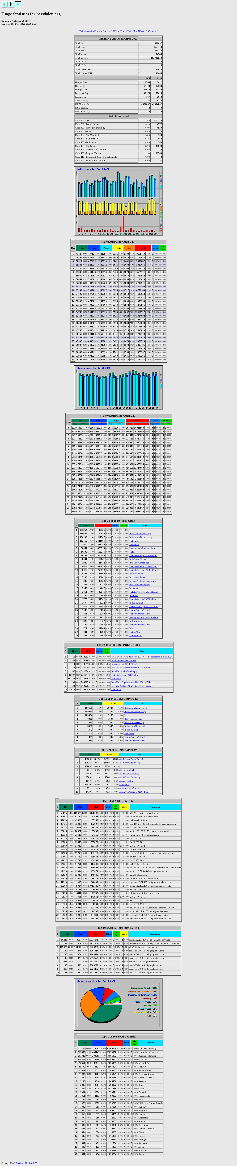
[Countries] (152, 31)
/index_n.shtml (136, 621)
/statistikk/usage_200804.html (143, 570)
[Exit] (129, 31)
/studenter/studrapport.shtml (142, 548)
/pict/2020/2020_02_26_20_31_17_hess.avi (132, 686)
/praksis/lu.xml (136, 573)
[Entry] (123, 31)
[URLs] (116, 31)
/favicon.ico (134, 588)
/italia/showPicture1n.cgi (141, 537)
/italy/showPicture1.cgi (140, 533)
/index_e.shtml (136, 602)
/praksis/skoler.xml (138, 577)
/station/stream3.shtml (139, 613)
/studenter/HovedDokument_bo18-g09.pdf (131, 667)
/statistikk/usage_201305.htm (143, 555)
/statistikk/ (134, 541)
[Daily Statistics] (87, 31)
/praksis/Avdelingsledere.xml (142, 581)
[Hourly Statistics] (103, 31)
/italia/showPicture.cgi (139, 584)
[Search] (143, 31)
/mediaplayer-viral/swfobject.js (143, 617)
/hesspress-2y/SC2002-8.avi (124, 664)
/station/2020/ (135, 635)
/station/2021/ (135, 632)
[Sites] (136, 31)
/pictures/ (133, 595)
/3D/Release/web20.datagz (123, 660)
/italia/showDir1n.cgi (139, 562)
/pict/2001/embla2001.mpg (124, 671)
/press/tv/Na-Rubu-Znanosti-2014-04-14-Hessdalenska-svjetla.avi (142, 656)
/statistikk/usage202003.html (142, 599)
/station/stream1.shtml (139, 624)
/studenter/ (134, 544)
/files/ (131, 628)
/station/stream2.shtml (139, 610)
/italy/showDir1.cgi (138, 559)
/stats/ (131, 551)
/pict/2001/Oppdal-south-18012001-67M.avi (132, 682)
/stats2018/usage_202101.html (143, 592)
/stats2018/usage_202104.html (143, 606)
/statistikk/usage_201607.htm (143, 566)
